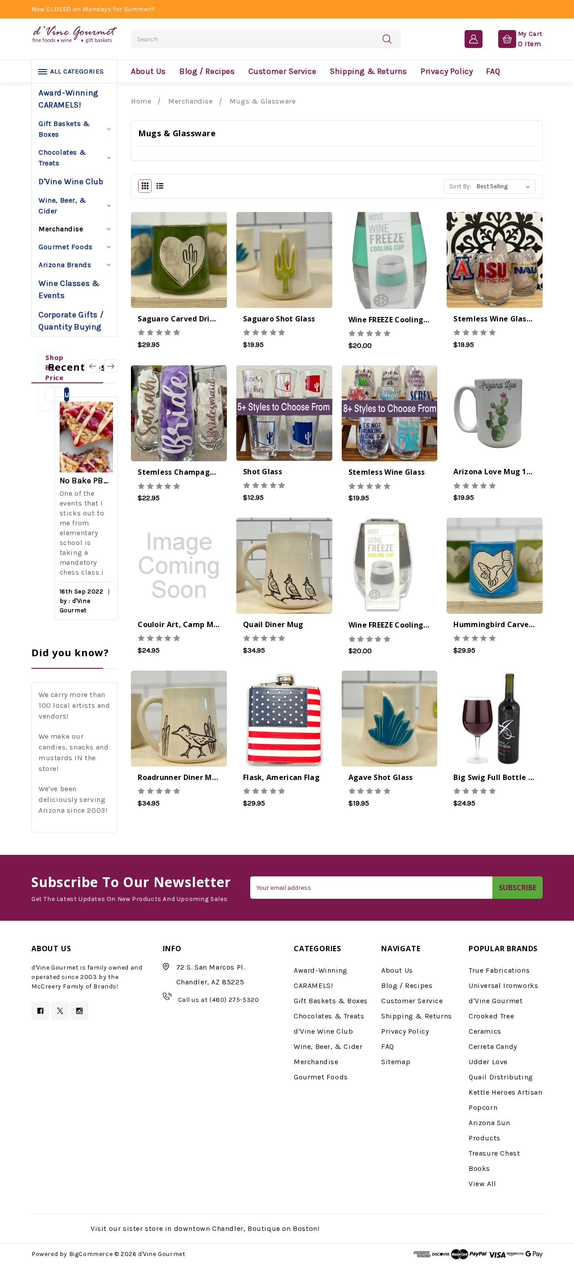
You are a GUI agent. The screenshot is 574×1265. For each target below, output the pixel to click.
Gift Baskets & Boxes (64, 129)
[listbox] (505, 186)
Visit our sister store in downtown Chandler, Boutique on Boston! (205, 1228)
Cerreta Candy (493, 1046)
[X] (60, 1011)
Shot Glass (262, 472)
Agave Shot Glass (380, 777)
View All (482, 1183)
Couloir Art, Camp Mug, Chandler (199, 624)
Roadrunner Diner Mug (180, 777)
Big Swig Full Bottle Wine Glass (510, 777)
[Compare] (202, 269)
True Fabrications (499, 970)
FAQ (493, 71)
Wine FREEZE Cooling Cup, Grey (405, 625)
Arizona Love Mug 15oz (496, 472)
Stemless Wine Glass (386, 472)
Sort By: (460, 186)
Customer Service (282, 71)
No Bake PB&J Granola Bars (86, 480)
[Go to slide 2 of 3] (93, 366)
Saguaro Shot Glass (279, 319)
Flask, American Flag (281, 777)
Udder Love (488, 1061)
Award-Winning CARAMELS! (69, 99)
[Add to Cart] (261, 269)
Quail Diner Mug (273, 624)
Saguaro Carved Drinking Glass (195, 319)
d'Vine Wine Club (71, 181)
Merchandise (61, 229)
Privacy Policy (447, 71)
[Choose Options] (471, 269)
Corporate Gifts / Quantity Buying (71, 321)
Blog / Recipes (207, 71)
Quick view (179, 271)
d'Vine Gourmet (495, 1000)
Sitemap (395, 1061)
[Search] (387, 38)
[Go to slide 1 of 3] (110, 366)
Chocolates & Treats (62, 157)
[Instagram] (79, 1011)
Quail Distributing (501, 1077)
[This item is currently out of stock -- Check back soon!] (155, 269)
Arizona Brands (65, 264)
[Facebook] (40, 1011)
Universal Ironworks (503, 985)
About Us (148, 71)
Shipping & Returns (368, 71)
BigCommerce (91, 1254)
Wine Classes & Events (69, 289)
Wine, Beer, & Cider (63, 205)
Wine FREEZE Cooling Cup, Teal (404, 320)
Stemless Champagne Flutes (191, 472)
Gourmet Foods (66, 247)
